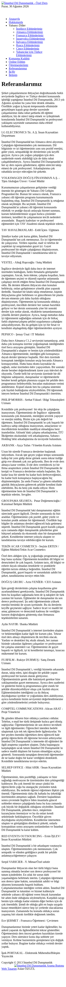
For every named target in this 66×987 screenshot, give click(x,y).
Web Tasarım (9, 968)
